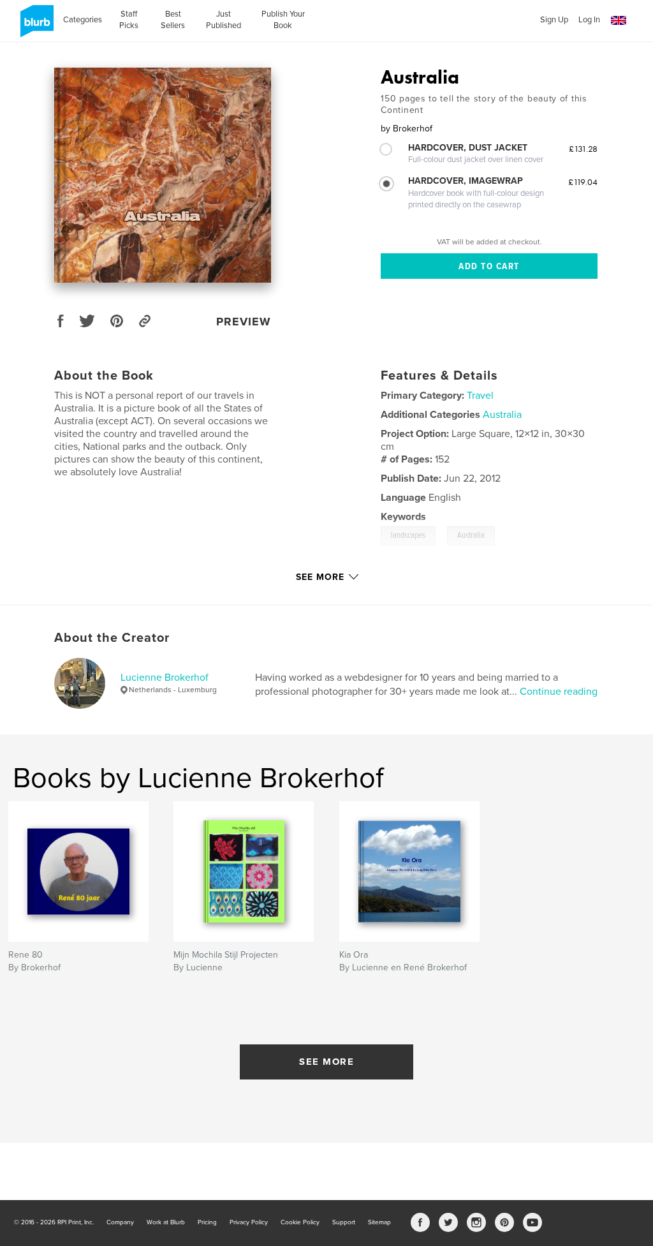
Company (120, 1222)
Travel (480, 395)
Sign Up (554, 20)
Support (343, 1222)
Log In (589, 20)
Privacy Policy (249, 1222)
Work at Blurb (166, 1222)
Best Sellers (173, 20)
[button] (618, 21)
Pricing (207, 1222)
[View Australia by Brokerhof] (162, 175)
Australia (502, 414)
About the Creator (112, 638)
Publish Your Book (283, 20)
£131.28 (583, 148)
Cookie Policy (300, 1222)
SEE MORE (326, 1061)
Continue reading (559, 691)
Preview (243, 322)
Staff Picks (128, 20)
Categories (82, 20)
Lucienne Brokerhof (165, 677)
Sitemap (379, 1222)
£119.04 (583, 182)
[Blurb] (35, 26)
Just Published (223, 20)
